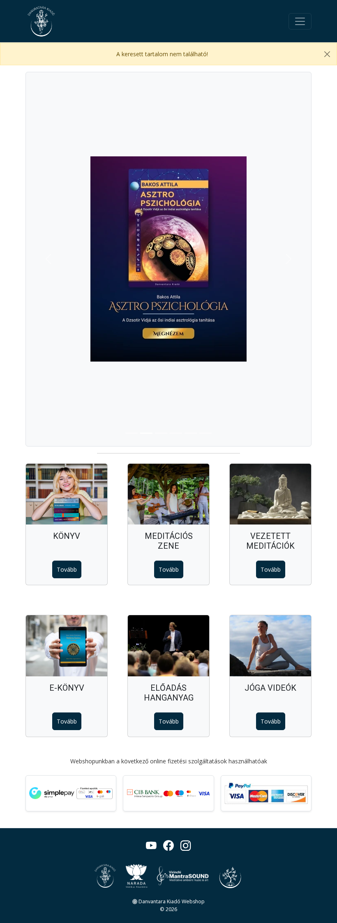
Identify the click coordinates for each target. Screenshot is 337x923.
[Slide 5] (191, 433)
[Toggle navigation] (300, 21)
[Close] (327, 54)
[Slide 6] (205, 433)
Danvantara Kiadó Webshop (171, 901)
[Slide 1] (131, 433)
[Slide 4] (176, 433)
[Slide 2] (146, 433)
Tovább (67, 569)
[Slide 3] (161, 433)
